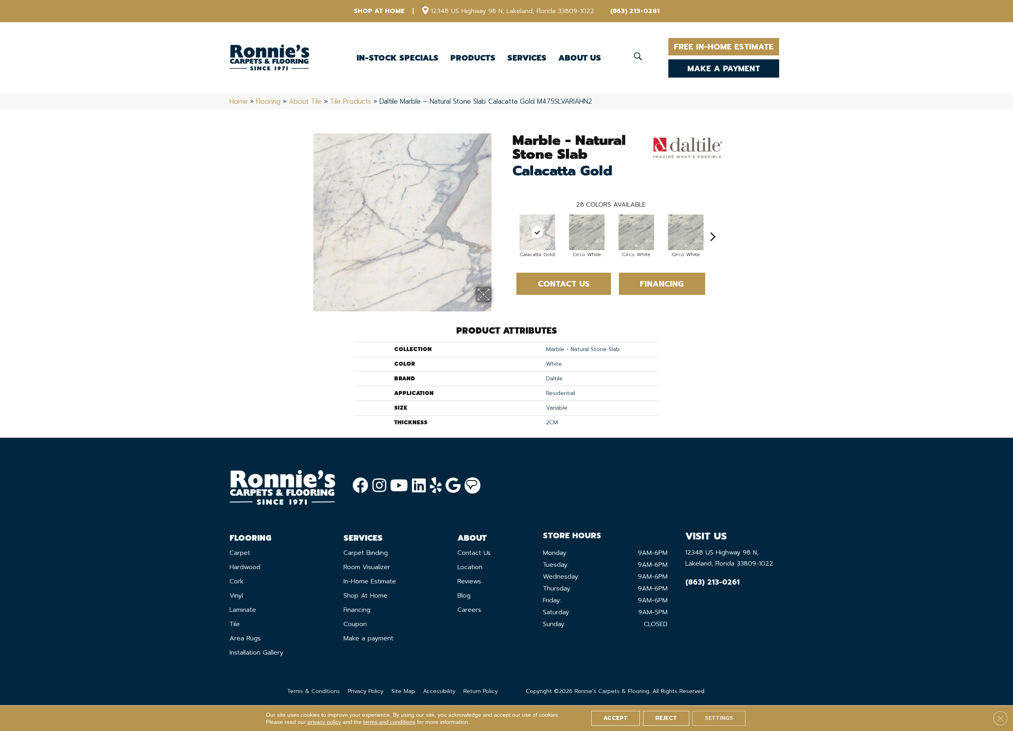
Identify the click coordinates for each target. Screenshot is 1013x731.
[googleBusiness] (453, 485)
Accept (615, 718)
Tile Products (350, 101)
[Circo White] (587, 232)
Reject (666, 718)
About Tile (305, 101)
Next (713, 224)
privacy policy (324, 722)
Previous (508, 224)
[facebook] (360, 485)
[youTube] (399, 485)
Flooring (268, 101)
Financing (662, 284)
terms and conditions (389, 722)
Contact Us (564, 284)
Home (239, 101)
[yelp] (436, 485)
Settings (719, 718)
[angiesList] (472, 486)
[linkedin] (419, 485)
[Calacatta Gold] (537, 232)
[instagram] (379, 485)
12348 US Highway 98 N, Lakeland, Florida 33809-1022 (512, 11)
